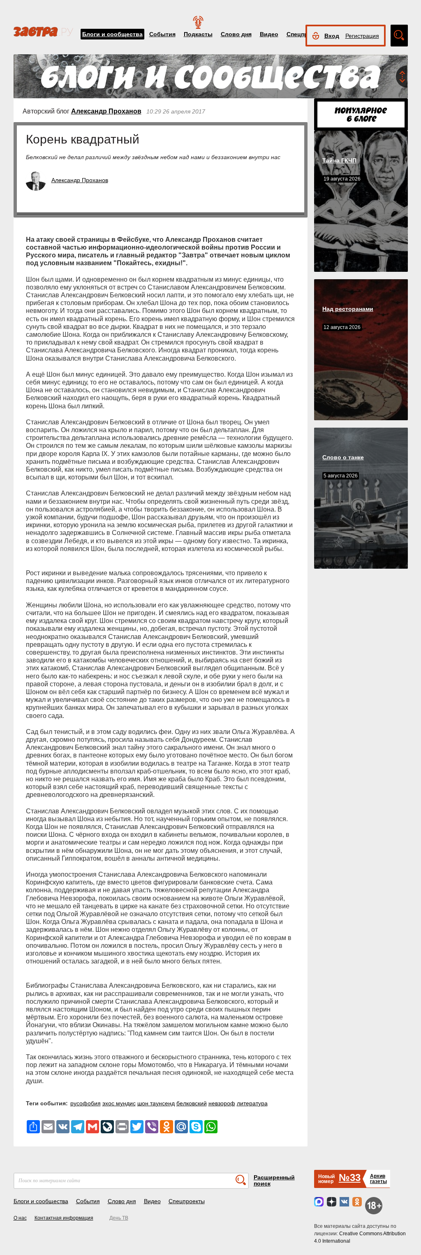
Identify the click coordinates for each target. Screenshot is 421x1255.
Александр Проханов (106, 111)
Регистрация (362, 35)
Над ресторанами (347, 309)
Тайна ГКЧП (339, 160)
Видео (269, 34)
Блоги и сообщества (112, 34)
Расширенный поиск (274, 1180)
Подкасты (198, 34)
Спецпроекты (187, 1201)
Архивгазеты (378, 1178)
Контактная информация (64, 1218)
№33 (350, 1177)
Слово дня (236, 34)
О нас (20, 1218)
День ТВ (118, 1218)
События (162, 34)
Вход (331, 35)
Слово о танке (343, 457)
